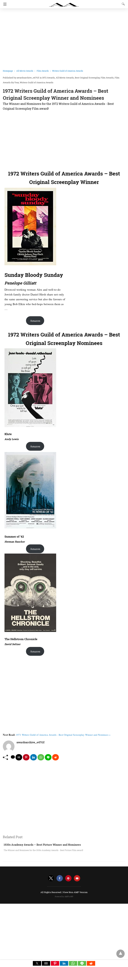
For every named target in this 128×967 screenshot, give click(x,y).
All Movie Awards (24, 70)
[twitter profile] (51, 878)
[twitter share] (13, 757)
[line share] (48, 757)
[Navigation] (4, 4)
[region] (63, 139)
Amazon (35, 321)
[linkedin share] (33, 757)
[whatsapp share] (41, 757)
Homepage (8, 70)
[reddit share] (55, 757)
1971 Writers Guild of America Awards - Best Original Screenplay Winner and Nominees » (63, 734)
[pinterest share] (26, 757)
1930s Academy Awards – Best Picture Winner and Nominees (42, 844)
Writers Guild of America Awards (67, 70)
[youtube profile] (77, 878)
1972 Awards (48, 77)
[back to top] (120, 954)
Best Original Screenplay (87, 77)
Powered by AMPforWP (64, 897)
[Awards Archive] (64, 3)
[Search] (123, 4)
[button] (37, 963)
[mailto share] (19, 757)
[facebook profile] (59, 878)
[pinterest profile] (68, 878)
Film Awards (43, 70)
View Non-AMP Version (75, 892)
